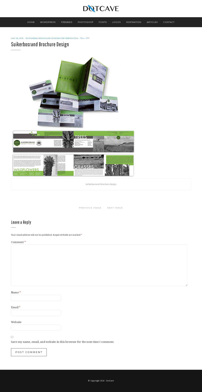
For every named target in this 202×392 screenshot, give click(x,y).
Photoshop (85, 22)
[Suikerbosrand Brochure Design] (73, 116)
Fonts (103, 22)
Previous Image (90, 207)
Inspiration (133, 22)
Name (16, 292)
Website (16, 322)
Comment (18, 242)
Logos (116, 22)
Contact (169, 22)
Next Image (115, 207)
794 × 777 (84, 38)
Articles (152, 22)
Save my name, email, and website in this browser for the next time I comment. (62, 341)
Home (31, 22)
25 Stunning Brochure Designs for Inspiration (52, 38)
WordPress (48, 22)
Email (16, 307)
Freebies (66, 22)
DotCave (110, 381)
